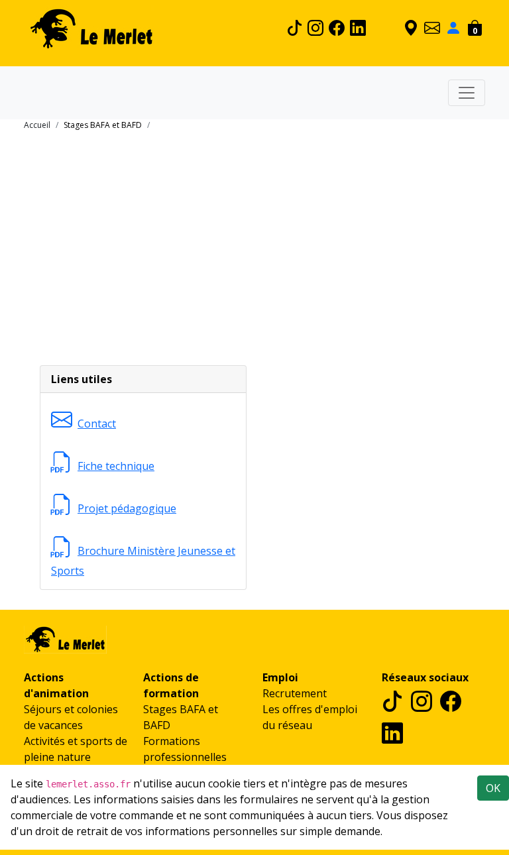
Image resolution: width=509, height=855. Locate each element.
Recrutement (294, 693)
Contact (97, 423)
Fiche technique (116, 466)
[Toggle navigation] (466, 93)
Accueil (37, 125)
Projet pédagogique (127, 508)
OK (493, 788)
